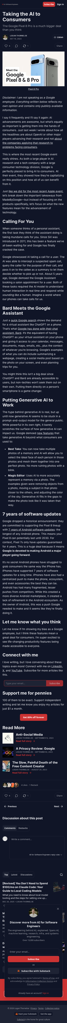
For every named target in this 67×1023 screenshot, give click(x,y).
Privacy (34, 1008)
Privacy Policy (33, 984)
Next (56, 806)
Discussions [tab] (26, 874)
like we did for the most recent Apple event (36, 191)
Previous (12, 806)
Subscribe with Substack (35, 970)
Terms (41, 1008)
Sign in (60, 4)
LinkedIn (56, 666)
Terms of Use (49, 978)
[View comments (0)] (16, 46)
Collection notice (52, 1008)
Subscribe (49, 4)
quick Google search (23, 320)
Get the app (46, 1014)
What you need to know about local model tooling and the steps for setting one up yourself (25, 896)
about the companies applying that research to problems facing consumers (32, 143)
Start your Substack (27, 1014)
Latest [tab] (14, 874)
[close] (57, 908)
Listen (60, 37)
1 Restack (33, 785)
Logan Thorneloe (18, 36)
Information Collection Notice (39, 981)
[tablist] (15, 828)
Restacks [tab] (23, 828)
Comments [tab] (9, 828)
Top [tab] (6, 874)
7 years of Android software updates (32, 529)
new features (45, 433)
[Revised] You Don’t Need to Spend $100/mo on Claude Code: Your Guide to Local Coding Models (25, 887)
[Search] (61, 875)
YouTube (16, 670)
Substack (21, 1019)
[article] (33, 895)
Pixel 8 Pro (33, 89)
